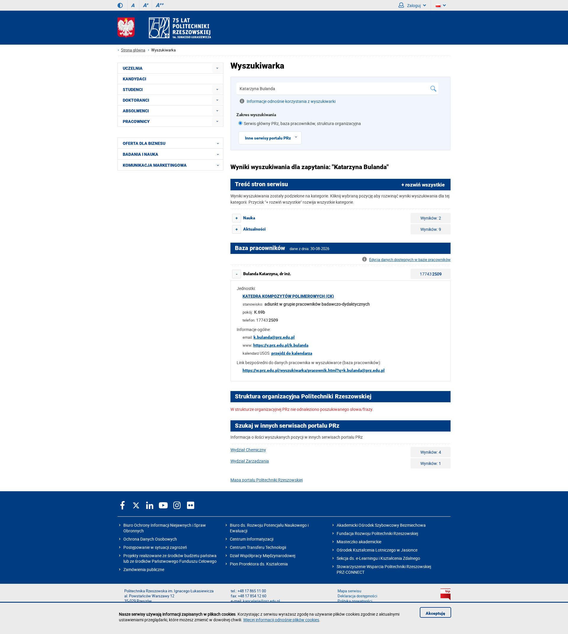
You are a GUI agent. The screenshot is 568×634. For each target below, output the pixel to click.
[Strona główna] (164, 27)
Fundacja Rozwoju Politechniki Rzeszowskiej (377, 533)
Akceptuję (435, 613)
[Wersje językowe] (441, 5)
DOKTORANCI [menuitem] (136, 100)
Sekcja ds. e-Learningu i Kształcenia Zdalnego (378, 558)
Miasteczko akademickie (359, 541)
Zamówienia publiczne (143, 569)
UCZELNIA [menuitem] (133, 68)
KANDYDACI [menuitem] (134, 79)
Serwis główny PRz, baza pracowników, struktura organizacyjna (302, 123)
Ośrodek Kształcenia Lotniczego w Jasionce (377, 550)
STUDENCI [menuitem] (133, 89)
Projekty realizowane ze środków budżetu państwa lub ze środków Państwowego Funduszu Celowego (170, 558)
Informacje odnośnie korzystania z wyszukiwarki (291, 101)
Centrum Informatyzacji (251, 539)
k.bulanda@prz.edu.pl (274, 337)
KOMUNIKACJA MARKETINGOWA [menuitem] (155, 165)
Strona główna (133, 50)
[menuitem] (217, 68)
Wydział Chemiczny (248, 450)
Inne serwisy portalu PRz (268, 138)
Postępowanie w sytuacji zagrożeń (155, 547)
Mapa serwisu (349, 591)
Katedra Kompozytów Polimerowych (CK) (288, 296)
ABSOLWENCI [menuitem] (136, 110)
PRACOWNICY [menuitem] (136, 121)
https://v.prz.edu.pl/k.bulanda (280, 345)
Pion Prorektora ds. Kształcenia (259, 564)
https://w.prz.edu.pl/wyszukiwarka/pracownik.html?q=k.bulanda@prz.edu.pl (314, 370)
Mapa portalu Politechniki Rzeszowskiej (266, 480)
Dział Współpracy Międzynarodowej (262, 555)
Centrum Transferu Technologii (258, 547)
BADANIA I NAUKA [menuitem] (140, 154)
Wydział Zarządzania (249, 461)
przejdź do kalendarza (291, 353)
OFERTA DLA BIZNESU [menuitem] (144, 143)
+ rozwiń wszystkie (423, 185)
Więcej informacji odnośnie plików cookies (281, 619)
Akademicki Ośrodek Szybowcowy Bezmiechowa (381, 525)
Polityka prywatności (355, 601)
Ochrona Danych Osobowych (150, 539)
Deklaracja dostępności (357, 596)
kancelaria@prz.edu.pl (261, 601)
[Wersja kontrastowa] (120, 5)
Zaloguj (413, 5)
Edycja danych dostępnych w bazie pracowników (410, 259)
